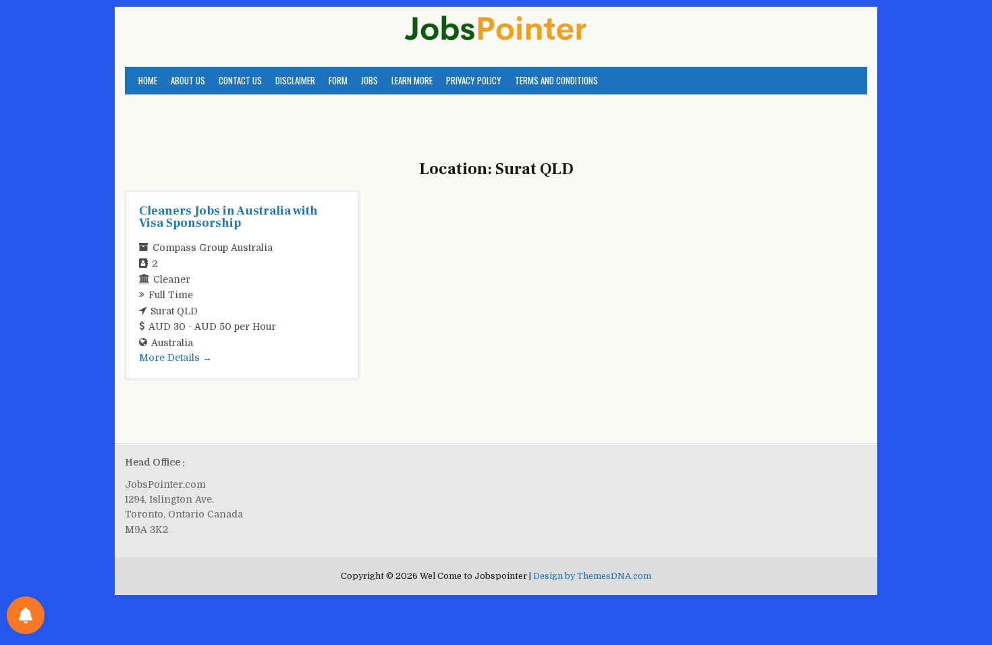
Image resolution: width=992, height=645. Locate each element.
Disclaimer (295, 80)
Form (338, 80)
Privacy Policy (473, 80)
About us (188, 80)
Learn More (412, 80)
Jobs (369, 80)
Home (147, 80)
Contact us (240, 80)
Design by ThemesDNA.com (592, 576)
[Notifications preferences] (26, 615)
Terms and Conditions (556, 80)
